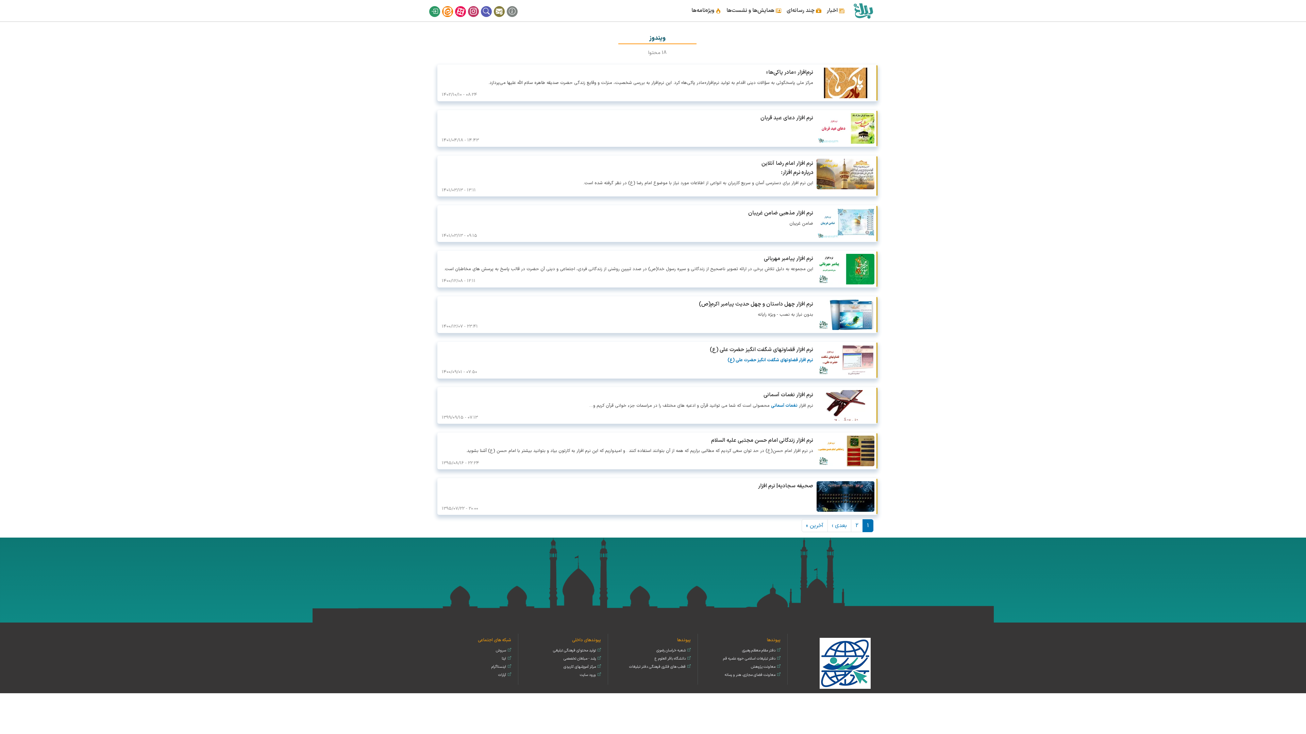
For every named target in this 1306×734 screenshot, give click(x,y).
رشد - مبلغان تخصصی (580, 659)
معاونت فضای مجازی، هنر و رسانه (750, 675)
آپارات (464, 6)
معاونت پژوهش (763, 667)
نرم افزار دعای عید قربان (786, 118)
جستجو (490, 6)
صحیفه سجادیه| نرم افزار (785, 486)
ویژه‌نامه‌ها (702, 10)
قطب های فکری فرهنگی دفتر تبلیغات (657, 667)
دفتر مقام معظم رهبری (758, 650)
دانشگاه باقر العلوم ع (670, 659)
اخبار (832, 10)
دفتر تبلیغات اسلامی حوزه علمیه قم (749, 659)
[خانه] (863, 10)
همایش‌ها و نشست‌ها (750, 10)
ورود (439, 6)
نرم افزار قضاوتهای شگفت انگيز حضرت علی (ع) (761, 350)
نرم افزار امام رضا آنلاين (787, 163)
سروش (501, 650)
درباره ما (516, 6)
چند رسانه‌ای (801, 10)
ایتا (452, 6)
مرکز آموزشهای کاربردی (580, 667)
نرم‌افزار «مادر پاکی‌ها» (789, 72)
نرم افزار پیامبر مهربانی (788, 259)
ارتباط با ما (503, 6)
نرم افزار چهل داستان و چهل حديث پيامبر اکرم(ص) (756, 304)
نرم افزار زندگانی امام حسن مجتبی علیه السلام (762, 440)
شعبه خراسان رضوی (671, 650)
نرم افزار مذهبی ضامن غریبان (780, 213)
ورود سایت (588, 675)
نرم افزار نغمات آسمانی (788, 395)
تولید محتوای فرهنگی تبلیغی (574, 650)
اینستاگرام (477, 6)
